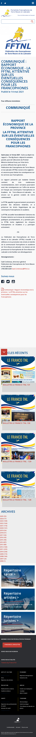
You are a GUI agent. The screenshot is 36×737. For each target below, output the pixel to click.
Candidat (22, 691)
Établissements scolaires (7, 688)
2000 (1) (3, 561)
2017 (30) (3, 535)
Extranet (18, 727)
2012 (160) (3, 547)
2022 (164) (3, 523)
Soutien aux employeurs (26, 688)
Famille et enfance (6, 691)
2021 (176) (3, 526)
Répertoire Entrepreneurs (26, 675)
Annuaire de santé (6, 708)
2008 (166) (3, 556)
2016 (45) (3, 537)
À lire (2, 677)
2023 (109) (3, 521)
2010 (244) (3, 552)
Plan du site (25, 727)
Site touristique (24, 702)
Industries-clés (23, 677)
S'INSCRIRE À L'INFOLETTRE (12, 644)
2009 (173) (3, 554)
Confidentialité (10, 727)
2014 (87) (3, 542)
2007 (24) (3, 559)
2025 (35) (3, 516)
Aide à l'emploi (23, 693)
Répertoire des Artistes (7, 680)
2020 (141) (3, 528)
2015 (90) (3, 540)
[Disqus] (18, 324)
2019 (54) (3, 530)
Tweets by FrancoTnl (8, 663)
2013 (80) (3, 545)
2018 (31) (3, 533)
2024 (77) (3, 519)
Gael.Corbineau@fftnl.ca (20, 269)
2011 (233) (3, 549)
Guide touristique (24, 704)
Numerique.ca (13, 733)
